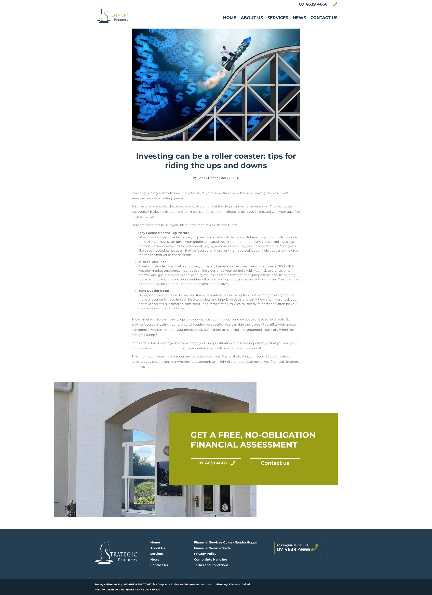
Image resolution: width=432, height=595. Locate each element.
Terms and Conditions (211, 565)
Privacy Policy (205, 554)
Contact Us (324, 17)
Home (229, 17)
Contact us (275, 463)
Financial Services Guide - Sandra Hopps (225, 542)
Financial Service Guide (212, 548)
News (299, 17)
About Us (252, 17)
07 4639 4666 (212, 463)
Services (277, 17)
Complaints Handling (210, 559)
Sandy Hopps (208, 178)
